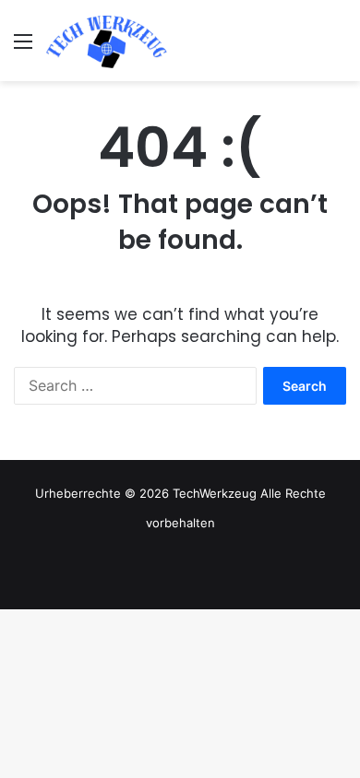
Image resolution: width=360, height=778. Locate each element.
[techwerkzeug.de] (106, 40)
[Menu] (23, 47)
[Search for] (337, 47)
